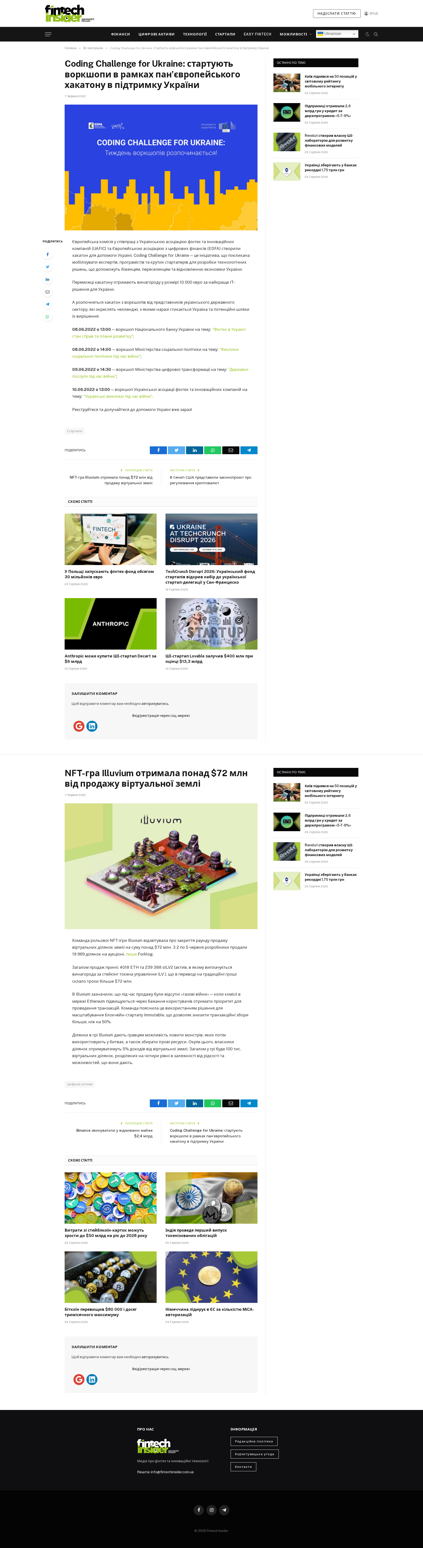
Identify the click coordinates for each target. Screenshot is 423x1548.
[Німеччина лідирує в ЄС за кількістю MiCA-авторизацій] (211, 1277)
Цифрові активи (157, 34)
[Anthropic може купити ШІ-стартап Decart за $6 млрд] (111, 624)
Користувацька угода (254, 1454)
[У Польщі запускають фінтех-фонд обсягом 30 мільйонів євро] (111, 539)
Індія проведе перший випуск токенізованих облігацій (196, 1233)
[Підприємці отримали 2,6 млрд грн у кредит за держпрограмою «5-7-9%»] (286, 112)
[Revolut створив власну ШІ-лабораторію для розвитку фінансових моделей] (286, 142)
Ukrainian (332, 34)
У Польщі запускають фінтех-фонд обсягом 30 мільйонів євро (109, 574)
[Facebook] (47, 254)
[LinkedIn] (47, 279)
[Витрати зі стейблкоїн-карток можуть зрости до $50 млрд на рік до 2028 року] (111, 1198)
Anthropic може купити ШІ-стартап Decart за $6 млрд (110, 659)
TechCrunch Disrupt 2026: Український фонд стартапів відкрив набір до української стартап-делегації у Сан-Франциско (210, 577)
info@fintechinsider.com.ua (172, 1472)
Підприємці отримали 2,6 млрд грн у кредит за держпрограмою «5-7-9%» (328, 111)
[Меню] (48, 34)
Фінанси (120, 34)
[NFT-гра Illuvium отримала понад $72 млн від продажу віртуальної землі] (161, 866)
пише (132, 954)
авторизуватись (154, 704)
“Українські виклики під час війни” (117, 396)
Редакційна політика (254, 1441)
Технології (195, 34)
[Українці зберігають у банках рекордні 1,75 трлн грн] (286, 171)
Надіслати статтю (336, 13)
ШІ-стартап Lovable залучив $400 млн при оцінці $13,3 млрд (209, 659)
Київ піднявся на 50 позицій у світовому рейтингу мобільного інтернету (331, 81)
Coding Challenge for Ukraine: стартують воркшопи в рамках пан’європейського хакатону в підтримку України (206, 1135)
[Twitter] (47, 267)
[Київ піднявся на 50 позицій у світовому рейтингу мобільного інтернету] (286, 83)
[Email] (47, 292)
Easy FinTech (257, 34)
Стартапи (225, 34)
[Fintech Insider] (69, 13)
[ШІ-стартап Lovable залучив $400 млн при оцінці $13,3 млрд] (211, 624)
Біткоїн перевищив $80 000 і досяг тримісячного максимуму (101, 1312)
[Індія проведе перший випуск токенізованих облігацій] (211, 1198)
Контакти (243, 1467)
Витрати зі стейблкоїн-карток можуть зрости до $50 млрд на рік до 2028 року (106, 1233)
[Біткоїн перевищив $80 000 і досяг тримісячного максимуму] (111, 1277)
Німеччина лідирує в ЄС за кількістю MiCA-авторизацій (209, 1312)
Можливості (293, 34)
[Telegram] (47, 304)
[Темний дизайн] (367, 34)
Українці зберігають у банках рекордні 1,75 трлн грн (331, 167)
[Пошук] (375, 34)
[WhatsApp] (47, 317)
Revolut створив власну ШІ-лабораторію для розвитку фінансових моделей (329, 140)
